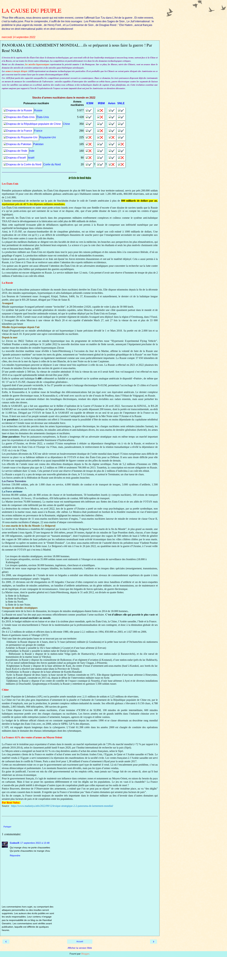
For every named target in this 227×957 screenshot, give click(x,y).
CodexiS (14, 843)
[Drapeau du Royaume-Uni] (20, 137)
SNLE (121, 103)
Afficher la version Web (80, 948)
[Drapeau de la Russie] (17, 110)
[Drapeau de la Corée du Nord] (22, 164)
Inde (31, 150)
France (38, 130)
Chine (66, 123)
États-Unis (43, 117)
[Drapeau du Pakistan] (17, 144)
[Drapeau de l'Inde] (15, 150)
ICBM (89, 103)
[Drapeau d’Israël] (14, 157)
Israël (31, 157)
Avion (111, 103)
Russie (38, 110)
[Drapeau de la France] (17, 130)
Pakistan (38, 144)
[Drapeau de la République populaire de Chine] (32, 123)
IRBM (101, 103)
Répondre (15, 855)
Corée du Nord (52, 164)
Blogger (85, 953)
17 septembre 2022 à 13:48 (35, 843)
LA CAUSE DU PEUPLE (31, 10)
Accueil (79, 941)
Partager (7, 827)
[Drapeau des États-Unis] (19, 117)
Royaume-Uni (47, 137)
